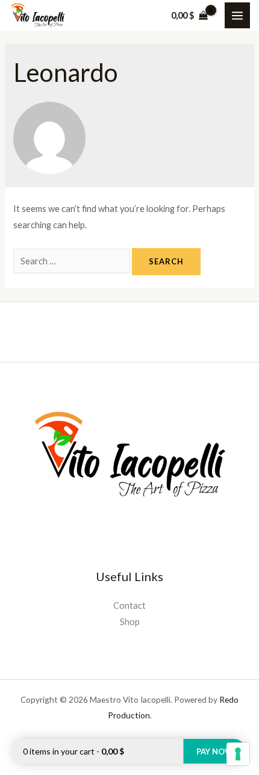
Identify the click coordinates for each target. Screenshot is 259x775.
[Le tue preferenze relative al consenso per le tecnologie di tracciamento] (237, 753)
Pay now (214, 751)
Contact (129, 605)
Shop (130, 622)
